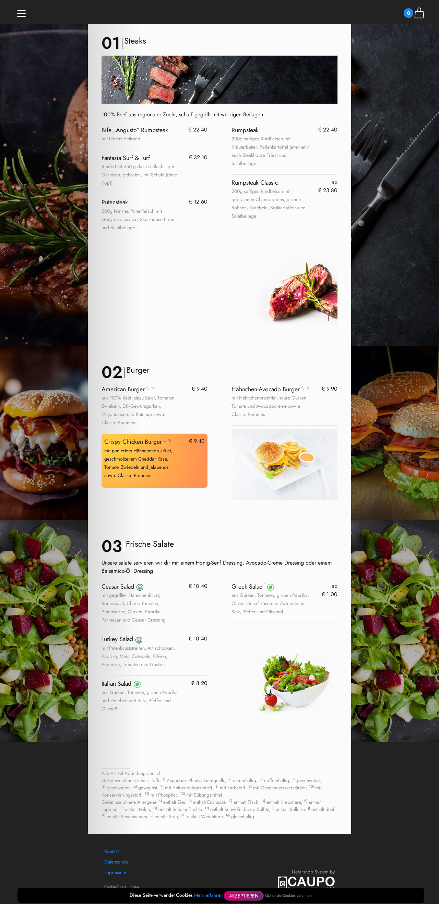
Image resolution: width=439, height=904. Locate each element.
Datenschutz (116, 861)
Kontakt (111, 851)
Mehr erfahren (208, 895)
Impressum (115, 872)
